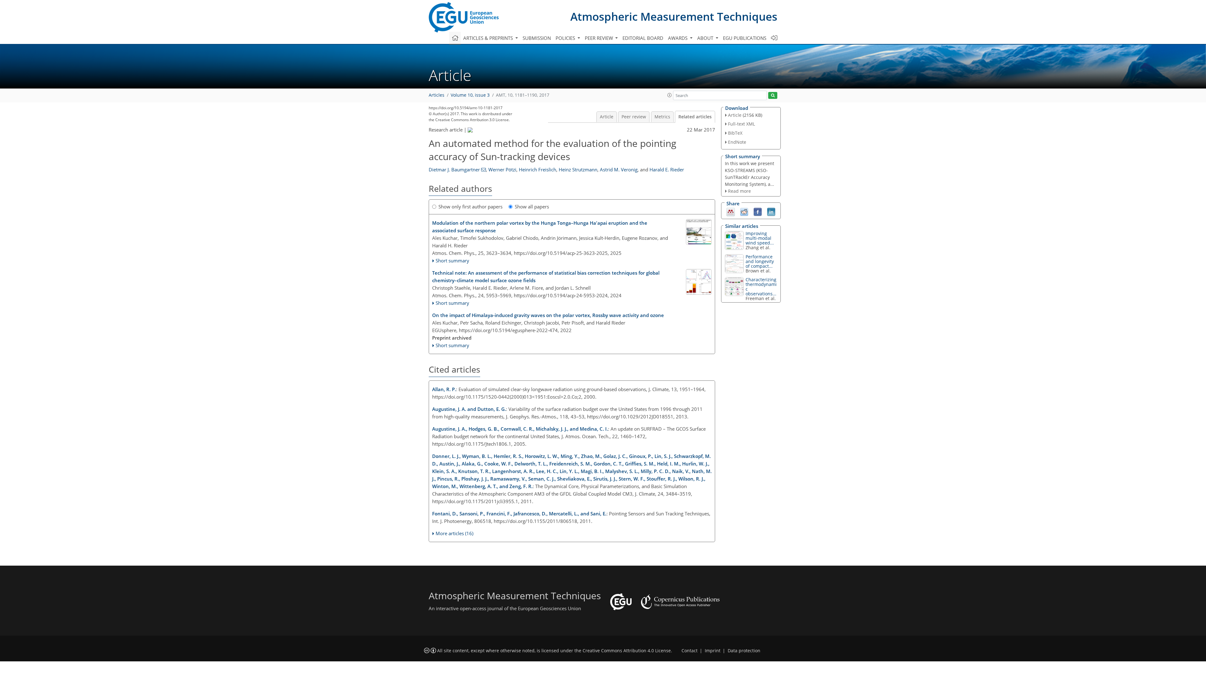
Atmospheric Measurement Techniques (673, 16)
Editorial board (642, 38)
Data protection (744, 651)
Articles (436, 95)
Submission (537, 38)
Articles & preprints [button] (488, 38)
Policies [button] (566, 38)
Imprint (712, 651)
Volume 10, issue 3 (470, 95)
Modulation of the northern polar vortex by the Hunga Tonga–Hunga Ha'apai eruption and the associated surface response (539, 227)
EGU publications (744, 38)
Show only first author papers (470, 206)
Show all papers (532, 206)
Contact (690, 651)
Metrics (662, 117)
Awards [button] (678, 38)
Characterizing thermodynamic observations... (761, 287)
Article (606, 117)
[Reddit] (744, 211)
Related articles (695, 117)
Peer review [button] (599, 38)
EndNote (737, 142)
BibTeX (735, 133)
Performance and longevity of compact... (760, 261)
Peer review (634, 117)
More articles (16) (454, 533)
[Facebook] (757, 211)
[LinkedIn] (771, 211)
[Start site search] (772, 95)
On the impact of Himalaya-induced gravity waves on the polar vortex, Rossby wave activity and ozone (548, 315)
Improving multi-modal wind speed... (760, 238)
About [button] (705, 38)
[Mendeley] (730, 211)
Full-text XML (741, 124)
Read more (739, 191)
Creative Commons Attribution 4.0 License (627, 651)
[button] (669, 95)
